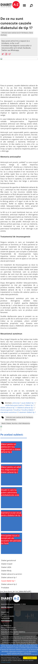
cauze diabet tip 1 (28, 403)
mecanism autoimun (8, 412)
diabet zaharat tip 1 (8, 407)
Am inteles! (30, 658)
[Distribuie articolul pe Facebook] (6, 54)
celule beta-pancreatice (14, 405)
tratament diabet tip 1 (27, 412)
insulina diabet (27, 410)
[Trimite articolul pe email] (2, 54)
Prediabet (5, 587)
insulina (17, 410)
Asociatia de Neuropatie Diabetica (13, 632)
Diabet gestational (8, 560)
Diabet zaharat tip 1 (9, 577)
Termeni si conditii (6, 662)
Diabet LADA (6, 567)
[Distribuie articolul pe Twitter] (10, 54)
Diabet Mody (6, 570)
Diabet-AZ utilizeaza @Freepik (10, 634)
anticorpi (16, 403)
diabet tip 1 (29, 405)
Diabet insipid (6, 564)
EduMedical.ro (6, 626)
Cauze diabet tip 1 (8, 581)
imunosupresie (6, 410)
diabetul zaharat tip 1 (25, 407)
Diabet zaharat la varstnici (11, 574)
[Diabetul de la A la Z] (10, 5)
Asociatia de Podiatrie (8, 630)
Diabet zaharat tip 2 (9, 584)
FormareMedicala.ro (8, 628)
